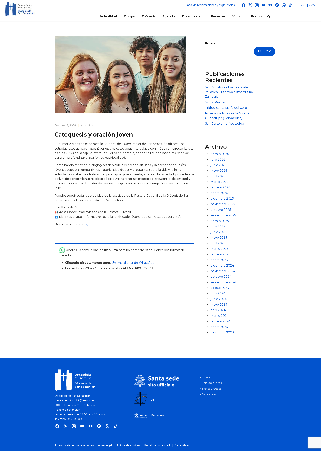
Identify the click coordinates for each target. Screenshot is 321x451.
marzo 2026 (219, 182)
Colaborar (208, 377)
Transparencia (192, 16)
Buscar (210, 43)
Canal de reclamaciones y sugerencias (210, 5)
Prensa (256, 16)
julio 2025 (218, 226)
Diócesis (148, 16)
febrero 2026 (220, 187)
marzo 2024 (219, 315)
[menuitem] (302, 5)
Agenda (168, 16)
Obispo (129, 16)
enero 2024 (219, 327)
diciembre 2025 (222, 198)
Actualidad (108, 16)
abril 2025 (218, 243)
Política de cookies (128, 445)
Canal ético (182, 445)
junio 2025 (218, 232)
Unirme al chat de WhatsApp (133, 262)
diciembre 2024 (222, 265)
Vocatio (238, 16)
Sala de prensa (212, 383)
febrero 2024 (220, 321)
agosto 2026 (220, 154)
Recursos (218, 16)
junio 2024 (218, 299)
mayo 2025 (219, 237)
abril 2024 (218, 310)
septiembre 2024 (223, 282)
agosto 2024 (220, 288)
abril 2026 (218, 176)
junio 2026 (218, 165)
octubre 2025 (221, 209)
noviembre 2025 (223, 204)
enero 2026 (219, 193)
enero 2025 (219, 260)
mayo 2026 (219, 170)
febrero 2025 (220, 254)
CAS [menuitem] (312, 5)
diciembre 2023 (222, 332)
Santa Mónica (215, 102)
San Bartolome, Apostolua (224, 123)
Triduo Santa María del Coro (226, 108)
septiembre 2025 (223, 215)
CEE (154, 400)
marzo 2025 (219, 249)
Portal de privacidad (157, 445)
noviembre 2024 (223, 271)
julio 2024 (218, 293)
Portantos (157, 415)
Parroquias (209, 394)
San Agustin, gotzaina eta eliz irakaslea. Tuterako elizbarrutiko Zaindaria (229, 92)
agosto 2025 (220, 221)
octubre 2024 (221, 276)
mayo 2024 (219, 304)
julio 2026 (218, 159)
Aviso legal (105, 445)
